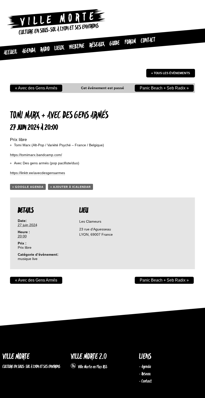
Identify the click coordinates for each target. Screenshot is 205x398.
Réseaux (97, 44)
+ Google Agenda (28, 186)
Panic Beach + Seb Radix (164, 88)
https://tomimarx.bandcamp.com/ (36, 155)
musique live (28, 259)
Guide (114, 43)
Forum (130, 42)
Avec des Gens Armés (36, 88)
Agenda (29, 51)
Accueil (10, 52)
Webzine (76, 46)
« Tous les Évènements (170, 73)
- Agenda (145, 366)
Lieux (59, 48)
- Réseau (144, 374)
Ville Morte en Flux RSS (91, 367)
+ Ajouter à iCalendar (70, 186)
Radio (45, 49)
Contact (148, 40)
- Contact (145, 381)
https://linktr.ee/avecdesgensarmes (37, 173)
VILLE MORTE (16, 357)
